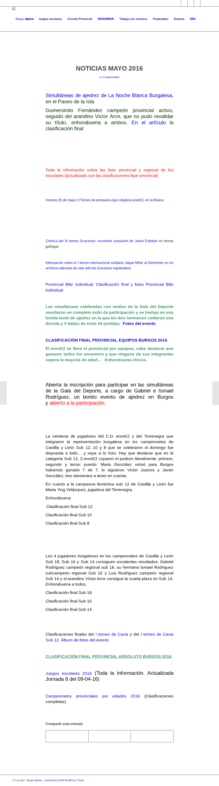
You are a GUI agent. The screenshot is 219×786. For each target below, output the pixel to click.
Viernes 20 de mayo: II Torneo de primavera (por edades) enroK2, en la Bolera (105, 200)
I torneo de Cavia (112, 634)
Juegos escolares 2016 (69, 673)
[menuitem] (29, 19)
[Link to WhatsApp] (203, 3)
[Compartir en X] (110, 736)
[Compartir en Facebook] (67, 736)
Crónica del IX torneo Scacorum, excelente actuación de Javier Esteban (102, 241)
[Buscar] (202, 19)
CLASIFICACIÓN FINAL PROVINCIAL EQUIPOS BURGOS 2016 (107, 340)
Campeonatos (111, 77)
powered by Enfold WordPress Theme (64, 780)
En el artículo (149, 122)
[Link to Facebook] (184, 3)
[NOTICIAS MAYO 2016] (109, 52)
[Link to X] (178, 3)
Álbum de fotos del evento (85, 640)
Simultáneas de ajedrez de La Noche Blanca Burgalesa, (109, 95)
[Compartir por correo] (152, 736)
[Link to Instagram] (191, 3)
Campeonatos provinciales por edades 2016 (93, 696)
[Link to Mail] (197, 3)
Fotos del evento (139, 323)
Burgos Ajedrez (35, 780)
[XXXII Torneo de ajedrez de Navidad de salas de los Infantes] (3, 393)
